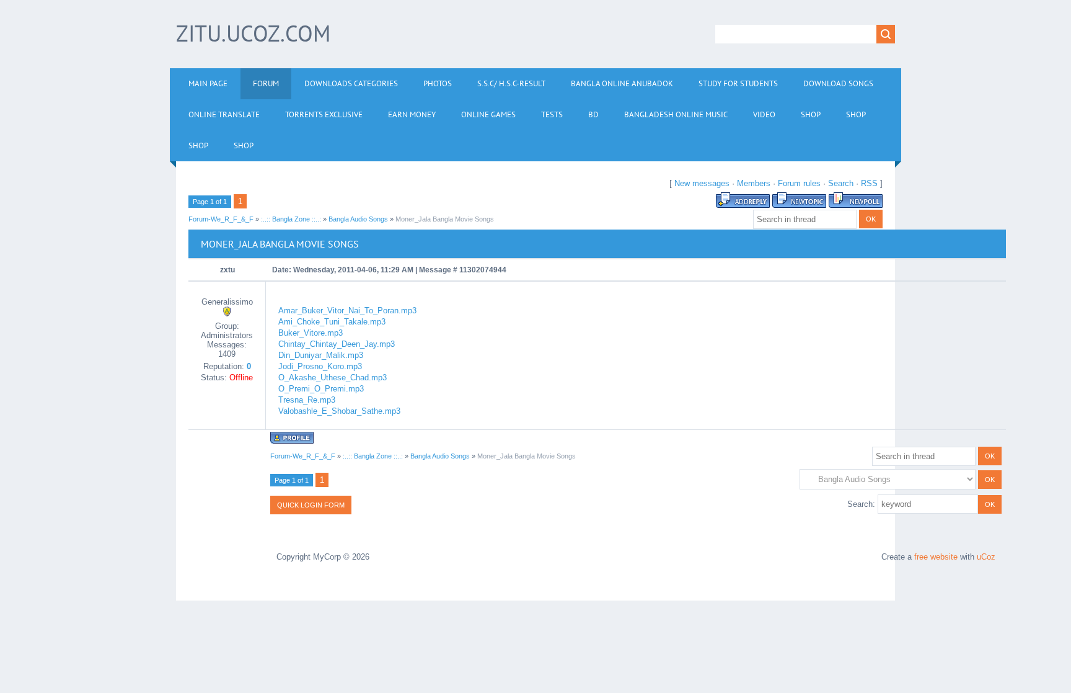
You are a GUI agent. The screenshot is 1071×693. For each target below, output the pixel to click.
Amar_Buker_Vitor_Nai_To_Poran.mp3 (347, 310)
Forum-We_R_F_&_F (220, 219)
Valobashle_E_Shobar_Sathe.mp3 (339, 411)
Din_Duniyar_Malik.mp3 (320, 355)
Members (753, 183)
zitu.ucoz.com (253, 33)
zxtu (227, 270)
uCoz (986, 556)
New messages (701, 183)
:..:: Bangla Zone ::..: (291, 219)
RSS (869, 183)
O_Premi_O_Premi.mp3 (321, 388)
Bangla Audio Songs (358, 219)
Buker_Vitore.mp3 (310, 333)
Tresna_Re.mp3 (306, 400)
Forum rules (799, 183)
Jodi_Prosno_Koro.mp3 (320, 366)
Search (840, 183)
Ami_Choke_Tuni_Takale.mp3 (332, 321)
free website (936, 556)
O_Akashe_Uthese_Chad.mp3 (332, 377)
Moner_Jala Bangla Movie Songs (444, 219)
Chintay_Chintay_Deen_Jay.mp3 (336, 344)
